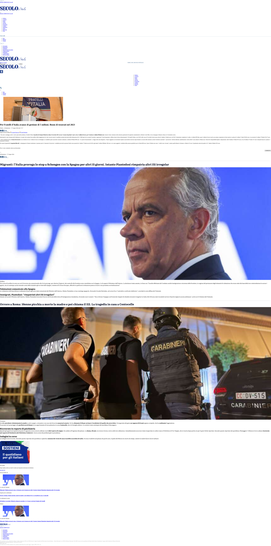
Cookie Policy (6, 53)
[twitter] (3, 1)
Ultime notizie (6, 51)
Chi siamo (5, 46)
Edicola (1, 2)
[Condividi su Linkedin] (3, 131)
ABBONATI (6, 2)
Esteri (4, 20)
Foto (4, 31)
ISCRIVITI (2, 470)
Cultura (4, 26)
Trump (4, 40)
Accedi (11, 2)
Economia (5, 24)
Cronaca (5, 19)
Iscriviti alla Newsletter (8, 49)
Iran (4, 38)
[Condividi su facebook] (1, 131)
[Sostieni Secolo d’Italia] (15, 463)
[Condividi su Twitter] (6, 131)
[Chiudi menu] (0, 12)
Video (4, 22)
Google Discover (15, 132)
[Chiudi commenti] (0, 152)
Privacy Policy (6, 55)
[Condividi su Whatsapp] (5, 131)
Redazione (5, 47)
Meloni (4, 39)
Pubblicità (5, 52)
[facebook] (0, 1)
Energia (136, 84)
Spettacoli (5, 27)
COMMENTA (267, 150)
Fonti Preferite (24, 132)
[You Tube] (2, 1)
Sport (4, 28)
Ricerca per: (2, 64)
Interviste (5, 29)
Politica (4, 18)
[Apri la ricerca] (1, 88)
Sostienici (5, 48)
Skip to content (3, 62)
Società (4, 23)
